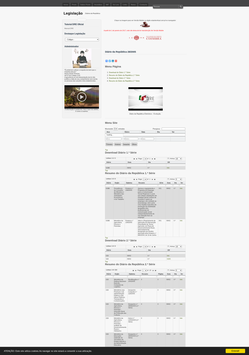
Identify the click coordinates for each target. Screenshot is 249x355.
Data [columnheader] (143, 132)
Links (125, 5)
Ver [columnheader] (173, 132)
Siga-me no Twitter (83, 19)
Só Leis (116, 5)
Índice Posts (85, 5)
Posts (74, 5)
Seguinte (126, 144)
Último (134, 144)
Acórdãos (98, 5)
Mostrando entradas (115, 129)
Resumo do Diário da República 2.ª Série (124, 81)
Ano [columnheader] (108, 132)
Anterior (118, 144)
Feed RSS (80, 19)
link (168, 168)
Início (66, 5)
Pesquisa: (157, 129)
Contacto (143, 5)
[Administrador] (82, 58)
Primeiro (109, 144)
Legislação (73, 13)
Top (106, 150)
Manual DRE (69, 28)
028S (169, 259)
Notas (133, 5)
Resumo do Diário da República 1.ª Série (124, 75)
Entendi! (235, 351)
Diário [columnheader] (127, 132)
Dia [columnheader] (158, 132)
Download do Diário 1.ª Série (119, 72)
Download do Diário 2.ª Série (119, 78)
